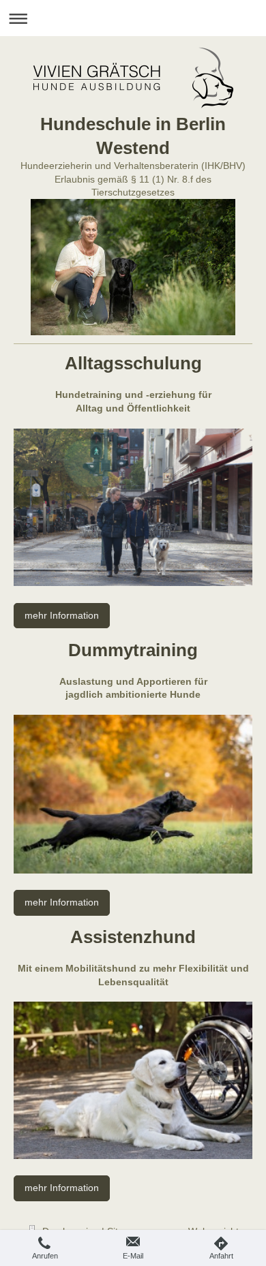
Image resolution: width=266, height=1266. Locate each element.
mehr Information (62, 615)
